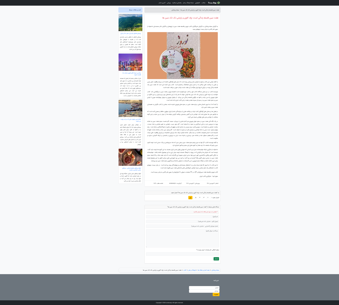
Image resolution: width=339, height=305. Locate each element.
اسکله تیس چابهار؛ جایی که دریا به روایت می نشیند (131, 120)
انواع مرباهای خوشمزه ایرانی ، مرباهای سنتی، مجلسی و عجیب (131, 169)
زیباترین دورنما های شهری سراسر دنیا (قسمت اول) (132, 74)
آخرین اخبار (162, 3)
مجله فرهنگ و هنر (188, 3)
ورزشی (169, 3)
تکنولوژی (197, 3)
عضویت (216, 294)
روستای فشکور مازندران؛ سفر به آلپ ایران (130, 33)
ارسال (216, 259)
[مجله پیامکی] (214, 3)
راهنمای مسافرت (177, 3)
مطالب (203, 3)
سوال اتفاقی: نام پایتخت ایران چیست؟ (207, 250)
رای (190, 197)
